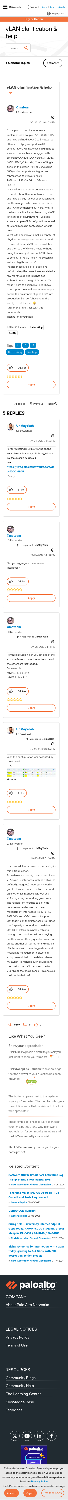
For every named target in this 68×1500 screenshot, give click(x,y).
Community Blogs (21, 1377)
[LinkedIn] (39, 1436)
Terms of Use (17, 1345)
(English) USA (58, 13)
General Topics (19, 63)
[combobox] (18, 47)
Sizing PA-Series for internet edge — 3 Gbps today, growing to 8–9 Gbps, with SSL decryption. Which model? (36, 1251)
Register (33, 7)
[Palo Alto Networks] (34, 1285)
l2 (25, 345)
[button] (11, 1493)
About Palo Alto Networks (27, 1304)
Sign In (44, 7)
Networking (36, 327)
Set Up (12, 333)
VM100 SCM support (22, 1210)
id (18, 345)
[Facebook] (51, 1436)
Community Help (20, 1385)
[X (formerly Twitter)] (15, 1436)
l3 (33, 345)
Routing (32, 352)
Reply (31, 384)
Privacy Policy (39, 1481)
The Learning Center (23, 1394)
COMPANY (16, 1296)
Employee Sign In (57, 7)
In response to (33, 545)
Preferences (53, 1493)
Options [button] (51, 63)
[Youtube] (27, 1436)
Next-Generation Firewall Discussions (31, 1184)
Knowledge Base (20, 1402)
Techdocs (14, 1410)
